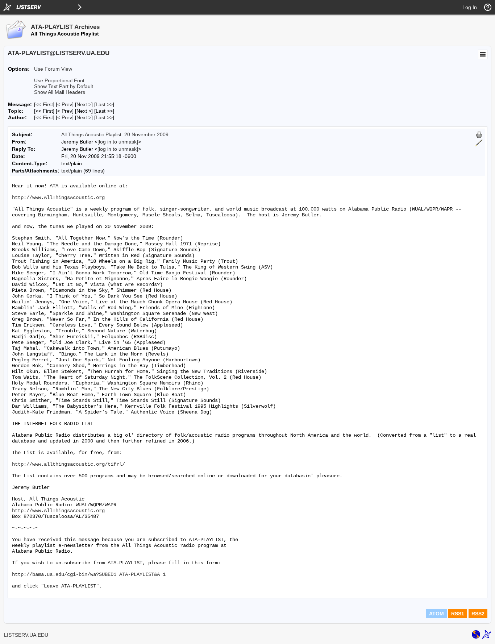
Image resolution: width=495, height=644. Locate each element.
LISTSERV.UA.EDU (26, 635)
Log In (469, 7)
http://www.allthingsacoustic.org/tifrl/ (68, 464)
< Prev (64, 104)
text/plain (71, 171)
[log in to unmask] (117, 142)
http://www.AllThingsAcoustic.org (58, 197)
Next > (83, 104)
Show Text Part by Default (63, 86)
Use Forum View (53, 69)
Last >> (104, 104)
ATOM (436, 613)
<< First (44, 104)
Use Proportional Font (59, 80)
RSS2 (477, 613)
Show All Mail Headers (59, 92)
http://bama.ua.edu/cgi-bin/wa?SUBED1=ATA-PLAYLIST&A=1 (89, 574)
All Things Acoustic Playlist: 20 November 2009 (115, 134)
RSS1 (457, 613)
